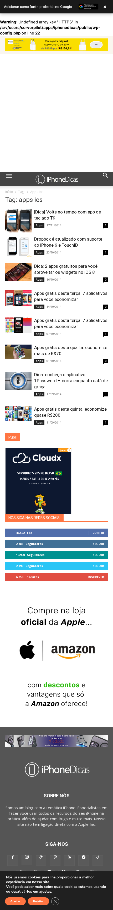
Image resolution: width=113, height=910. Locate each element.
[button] (9, 179)
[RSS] (69, 860)
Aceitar (15, 901)
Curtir (98, 533)
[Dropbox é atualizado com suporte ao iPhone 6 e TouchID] (18, 246)
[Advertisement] (56, 113)
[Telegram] (83, 860)
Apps (39, 225)
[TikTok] (98, 860)
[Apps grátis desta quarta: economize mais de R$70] (18, 352)
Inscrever (96, 577)
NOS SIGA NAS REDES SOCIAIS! (34, 518)
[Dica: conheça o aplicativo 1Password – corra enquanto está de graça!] (18, 381)
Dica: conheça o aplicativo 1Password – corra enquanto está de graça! (71, 380)
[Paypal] (41, 860)
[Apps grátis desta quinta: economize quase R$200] (18, 413)
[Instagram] (27, 860)
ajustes (45, 891)
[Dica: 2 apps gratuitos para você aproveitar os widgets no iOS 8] (18, 272)
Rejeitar (38, 901)
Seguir (98, 544)
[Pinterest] (55, 860)
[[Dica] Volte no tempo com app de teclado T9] (18, 220)
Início (9, 192)
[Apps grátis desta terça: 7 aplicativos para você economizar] (18, 298)
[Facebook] (12, 860)
